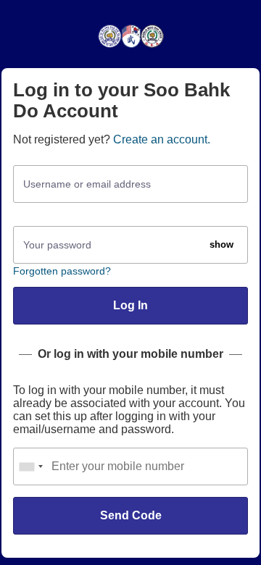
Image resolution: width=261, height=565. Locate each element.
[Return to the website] (131, 47)
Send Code (131, 515)
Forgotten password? (62, 271)
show (221, 244)
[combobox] (30, 466)
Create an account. (161, 139)
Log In (130, 305)
